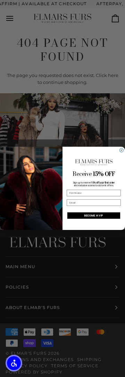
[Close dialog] (121, 150)
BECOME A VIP (93, 215)
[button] (14, 363)
